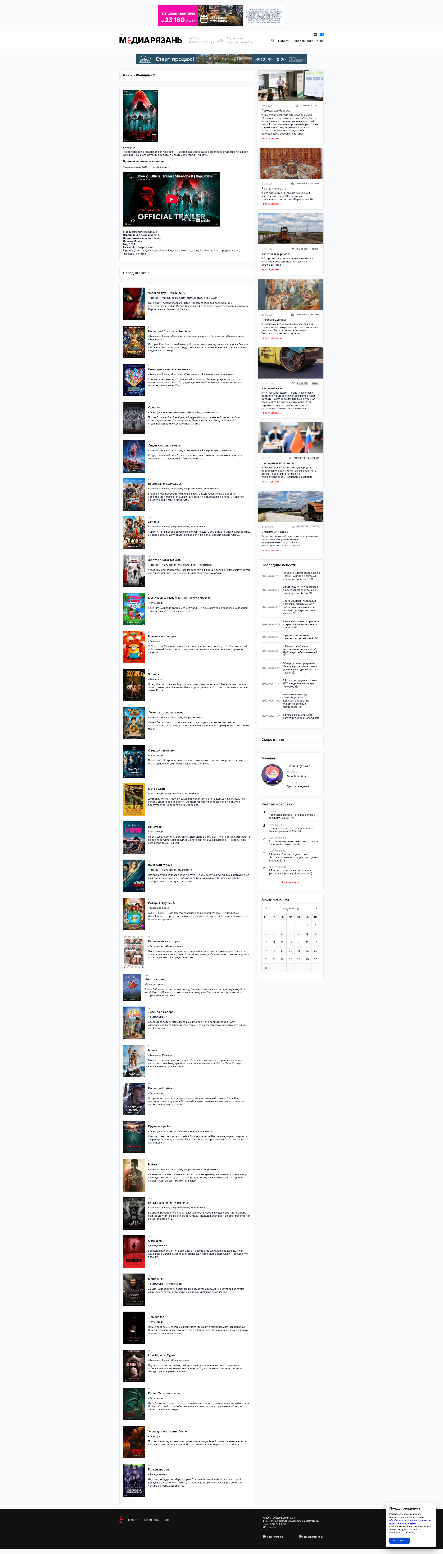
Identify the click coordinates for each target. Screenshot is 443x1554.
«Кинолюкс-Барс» (158, 336)
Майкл (152, 1164)
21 (298, 950)
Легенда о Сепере (161, 1012)
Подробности (303, 41)
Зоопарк (154, 674)
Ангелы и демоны (273, 319)
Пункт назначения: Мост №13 (168, 1202)
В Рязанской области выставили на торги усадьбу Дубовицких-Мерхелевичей (300, 649)
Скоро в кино (272, 739)
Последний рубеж (160, 1088)
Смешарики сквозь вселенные (169, 369)
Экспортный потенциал (277, 463)
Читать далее (270, 138)
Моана (152, 1050)
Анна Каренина (296, 775)
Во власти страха (160, 865)
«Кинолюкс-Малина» (173, 297)
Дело (317, 105)
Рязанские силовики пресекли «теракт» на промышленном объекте (301, 624)
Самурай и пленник (161, 750)
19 (282, 950)
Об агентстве (270, 1527)
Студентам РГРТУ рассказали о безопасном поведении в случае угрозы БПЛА (301, 589)
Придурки (155, 826)
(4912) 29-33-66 (277, 1524)
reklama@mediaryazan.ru (306, 1521)
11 (274, 942)
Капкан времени (159, 1469)
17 (266, 950)
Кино (320, 41)
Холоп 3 (153, 521)
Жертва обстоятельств (164, 560)
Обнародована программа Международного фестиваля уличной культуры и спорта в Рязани (300, 668)
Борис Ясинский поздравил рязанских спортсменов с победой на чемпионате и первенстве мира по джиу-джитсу (299, 607)
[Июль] (265, 908)
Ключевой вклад (272, 388)
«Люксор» (154, 297)
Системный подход (274, 531)
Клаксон (315, 249)
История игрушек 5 (161, 903)
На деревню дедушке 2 (164, 483)
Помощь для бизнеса (275, 110)
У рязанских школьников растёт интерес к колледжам (301, 716)
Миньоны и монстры (162, 636)
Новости (284, 41)
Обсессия (155, 1240)
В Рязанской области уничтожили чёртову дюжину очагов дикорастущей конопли (293, 857)
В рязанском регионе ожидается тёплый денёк (298, 637)
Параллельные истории (164, 941)
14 (298, 942)
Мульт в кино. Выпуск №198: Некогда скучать (179, 598)
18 (274, 950)
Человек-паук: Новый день (166, 293)
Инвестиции (313, 458)
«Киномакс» (211, 297)
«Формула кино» (235, 336)
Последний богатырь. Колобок (169, 331)
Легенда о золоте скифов (165, 712)
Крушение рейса (159, 1126)
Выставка (315, 183)
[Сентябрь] (315, 908)
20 (290, 950)
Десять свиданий (298, 786)
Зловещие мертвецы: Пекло (167, 1431)
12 (282, 942)
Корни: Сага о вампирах (164, 1393)
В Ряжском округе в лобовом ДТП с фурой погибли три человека (300, 683)
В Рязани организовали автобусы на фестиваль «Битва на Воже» (291, 872)
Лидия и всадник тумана (165, 445)
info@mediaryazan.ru (281, 1521)
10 (266, 942)
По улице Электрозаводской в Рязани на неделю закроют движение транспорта (301, 575)
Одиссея (154, 407)
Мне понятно (399, 1540)
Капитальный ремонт (276, 254)
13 (291, 942)
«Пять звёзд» (194, 297)
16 (315, 942)
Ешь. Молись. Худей (161, 1355)
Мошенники (156, 1279)
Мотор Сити (156, 788)
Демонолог (156, 1317)
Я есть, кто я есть (273, 188)
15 (307, 942)
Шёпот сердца (154, 979)
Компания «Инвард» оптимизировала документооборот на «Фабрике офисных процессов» (296, 700)
